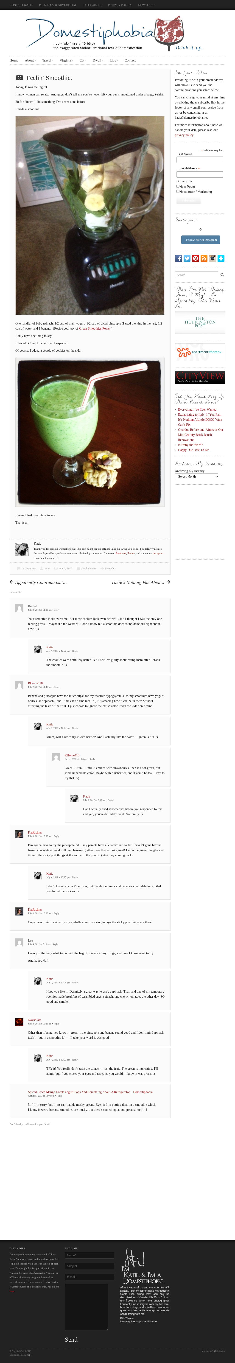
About (29, 60)
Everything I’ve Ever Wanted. (197, 409)
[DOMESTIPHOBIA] (113, 31)
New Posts (187, 186)
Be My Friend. (179, 258)
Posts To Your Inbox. (205, 258)
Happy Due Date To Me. (194, 450)
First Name (184, 154)
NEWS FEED (146, 5)
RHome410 (35, 683)
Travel (46, 60)
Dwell (97, 60)
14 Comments (28, 568)
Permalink (110, 568)
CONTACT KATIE (21, 5)
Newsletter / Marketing (195, 191)
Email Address (188, 168)
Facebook (121, 553)
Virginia (65, 60)
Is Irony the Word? (190, 445)
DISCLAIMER (93, 5)
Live (113, 60)
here (12, 1291)
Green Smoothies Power (94, 328)
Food (84, 568)
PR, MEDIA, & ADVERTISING (58, 5)
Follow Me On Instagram (201, 239)
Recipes (92, 568)
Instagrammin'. (213, 258)
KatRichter (35, 832)
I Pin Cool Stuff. (196, 258)
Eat (82, 60)
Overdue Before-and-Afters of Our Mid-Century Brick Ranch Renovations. (200, 435)
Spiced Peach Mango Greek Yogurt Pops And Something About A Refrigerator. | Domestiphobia (90, 1092)
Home (14, 60)
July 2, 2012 (65, 568)
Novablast (34, 1020)
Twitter (131, 553)
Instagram (158, 553)
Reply (56, 610)
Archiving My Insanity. (190, 471)
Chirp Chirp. (188, 258)
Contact (130, 60)
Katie (47, 568)
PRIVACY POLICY (120, 5)
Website (216, 1351)
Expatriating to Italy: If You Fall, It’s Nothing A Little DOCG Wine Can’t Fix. (200, 419)
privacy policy (184, 135)
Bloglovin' (222, 258)
